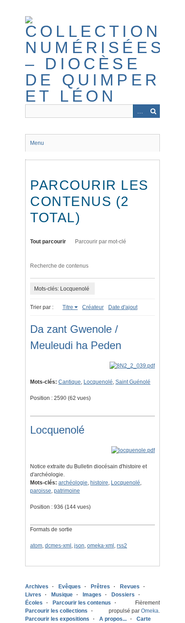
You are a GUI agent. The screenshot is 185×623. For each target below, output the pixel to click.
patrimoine (67, 491)
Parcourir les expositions (57, 619)
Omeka (150, 611)
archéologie (73, 483)
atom (36, 545)
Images (92, 595)
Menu (37, 143)
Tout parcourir (48, 241)
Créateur (93, 307)
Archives (36, 586)
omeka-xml (100, 545)
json (79, 545)
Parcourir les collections (56, 611)
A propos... (113, 619)
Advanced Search (139, 111)
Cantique (69, 382)
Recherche (153, 111)
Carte (144, 619)
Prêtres (100, 586)
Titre (67, 307)
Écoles (34, 603)
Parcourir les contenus (82, 603)
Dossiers (123, 595)
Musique (62, 595)
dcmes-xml (58, 545)
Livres (33, 595)
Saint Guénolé (132, 382)
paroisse (40, 491)
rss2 (122, 545)
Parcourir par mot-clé (100, 241)
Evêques (69, 586)
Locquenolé (98, 382)
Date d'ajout (122, 307)
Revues (130, 586)
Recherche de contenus (59, 266)
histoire (99, 483)
